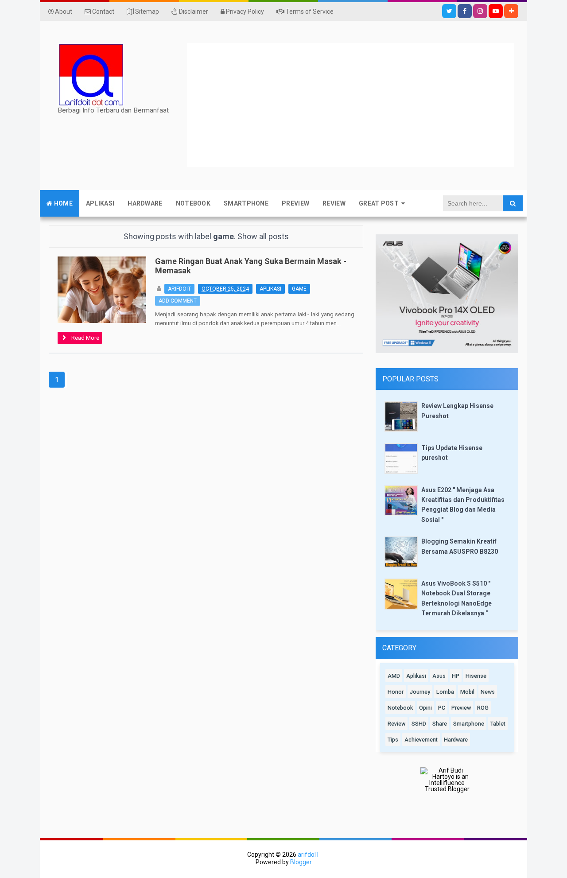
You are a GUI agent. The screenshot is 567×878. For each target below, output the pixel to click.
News (488, 691)
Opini (425, 707)
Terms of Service (309, 11)
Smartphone (468, 723)
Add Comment (178, 301)
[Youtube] (496, 11)
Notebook (400, 707)
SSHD (419, 723)
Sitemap (146, 11)
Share (439, 723)
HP (455, 675)
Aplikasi (270, 289)
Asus (439, 675)
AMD (394, 675)
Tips (393, 739)
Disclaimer (193, 11)
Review (396, 723)
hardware (456, 739)
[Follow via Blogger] (511, 11)
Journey (420, 691)
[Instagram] (480, 11)
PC (441, 707)
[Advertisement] (377, 105)
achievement (421, 739)
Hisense (476, 675)
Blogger (301, 862)
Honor (396, 691)
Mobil (467, 691)
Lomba (445, 691)
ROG (483, 707)
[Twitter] (449, 11)
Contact (102, 11)
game (299, 289)
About (63, 11)
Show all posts (263, 236)
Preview (461, 707)
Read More (85, 338)
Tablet (497, 723)
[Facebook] (465, 11)
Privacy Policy (244, 11)
